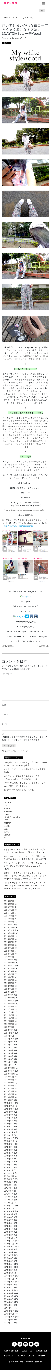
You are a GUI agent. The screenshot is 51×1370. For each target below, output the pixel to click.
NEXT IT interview (12, 817)
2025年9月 (9, 901)
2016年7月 (8, 1220)
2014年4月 (9, 1299)
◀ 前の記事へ (8, 646)
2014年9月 (9, 1284)
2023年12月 (9, 962)
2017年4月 (8, 1194)
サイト (5, 724)
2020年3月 (9, 1094)
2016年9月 (9, 1214)
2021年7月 (8, 1047)
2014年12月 (9, 1276)
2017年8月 (8, 1182)
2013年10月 (9, 1316)
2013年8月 (9, 1322)
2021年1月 (8, 1065)
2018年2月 (9, 1167)
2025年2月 (9, 921)
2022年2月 (9, 1027)
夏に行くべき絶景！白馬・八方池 (19, 790)
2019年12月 (9, 1103)
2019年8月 (9, 1115)
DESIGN (7, 802)
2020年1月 (9, 1100)
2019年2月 (9, 1132)
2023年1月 (9, 995)
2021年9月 (9, 1041)
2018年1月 (8, 1170)
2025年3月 (9, 918)
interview (8, 811)
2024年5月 (9, 948)
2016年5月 (9, 1226)
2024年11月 (9, 930)
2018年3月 (9, 1164)
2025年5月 (9, 913)
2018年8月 (9, 1150)
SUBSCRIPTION (11, 1351)
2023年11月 (9, 965)
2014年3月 (9, 1302)
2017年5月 (8, 1191)
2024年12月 (9, 927)
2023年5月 (9, 983)
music (6, 814)
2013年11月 (9, 1314)
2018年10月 (9, 1144)
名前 (4, 704)
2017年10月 (9, 1179)
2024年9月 (9, 936)
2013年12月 (9, 1311)
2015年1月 (8, 1273)
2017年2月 (8, 1199)
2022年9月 (9, 1006)
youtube (8, 835)
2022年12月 (9, 997)
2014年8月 (9, 1287)
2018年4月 (9, 1161)
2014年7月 (8, 1290)
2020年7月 (9, 1082)
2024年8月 (9, 939)
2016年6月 (9, 1223)
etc (5, 805)
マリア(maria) (27, 17)
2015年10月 (9, 1246)
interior (7, 808)
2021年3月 (9, 1059)
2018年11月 (9, 1141)
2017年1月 (8, 1202)
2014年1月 (8, 1308)
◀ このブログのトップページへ (16, 751)
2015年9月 (9, 1249)
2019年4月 (9, 1126)
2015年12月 (9, 1240)
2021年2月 (9, 1062)
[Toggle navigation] (43, 3)
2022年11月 (9, 1000)
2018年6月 (9, 1156)
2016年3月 (9, 1232)
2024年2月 (9, 956)
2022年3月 (9, 1024)
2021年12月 (9, 1033)
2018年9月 (9, 1147)
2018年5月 (9, 1158)
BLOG (15, 17)
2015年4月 (9, 1264)
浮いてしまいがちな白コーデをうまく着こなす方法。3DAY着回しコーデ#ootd (25, 29)
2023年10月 (9, 968)
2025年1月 (9, 924)
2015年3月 (9, 1267)
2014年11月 (9, 1278)
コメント (7, 673)
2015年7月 (8, 1255)
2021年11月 (9, 1036)
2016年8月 (9, 1217)
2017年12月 (9, 1173)
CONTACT (42, 1356)
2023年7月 (9, 977)
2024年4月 (9, 951)
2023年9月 (9, 971)
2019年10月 (9, 1109)
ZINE (6, 837)
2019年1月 (8, 1135)
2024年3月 (9, 954)
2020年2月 (9, 1097)
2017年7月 (8, 1185)
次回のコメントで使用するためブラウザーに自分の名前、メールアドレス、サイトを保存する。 (24, 738)
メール (5, 714)
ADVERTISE (41, 1351)
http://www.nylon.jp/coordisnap (18, 526)
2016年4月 (9, 1229)
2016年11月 (9, 1208)
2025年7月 (9, 907)
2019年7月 (8, 1117)
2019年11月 (9, 1106)
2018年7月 (8, 1153)
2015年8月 (9, 1252)
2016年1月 (8, 1237)
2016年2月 (9, 1235)
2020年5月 (9, 1088)
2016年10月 (9, 1211)
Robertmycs (30, 866)
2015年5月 (9, 1261)
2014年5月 (9, 1296)
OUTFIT (7, 823)
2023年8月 (9, 974)
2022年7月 (9, 1012)
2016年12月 (9, 1205)
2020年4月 (9, 1091)
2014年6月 (9, 1293)
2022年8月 (9, 1009)
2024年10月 (9, 933)
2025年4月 (9, 916)
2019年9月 (9, 1112)
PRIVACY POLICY (25, 1356)
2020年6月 (9, 1085)
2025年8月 (9, 904)
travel (6, 832)
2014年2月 (9, 1305)
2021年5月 (9, 1053)
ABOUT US (27, 1351)
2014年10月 (9, 1281)
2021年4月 (9, 1056)
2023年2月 (9, 992)
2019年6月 (9, 1120)
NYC (6, 820)
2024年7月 (9, 942)
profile (7, 826)
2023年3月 (9, 989)
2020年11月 (9, 1071)
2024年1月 (9, 959)
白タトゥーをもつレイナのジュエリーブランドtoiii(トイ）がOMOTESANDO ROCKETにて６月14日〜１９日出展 (25, 876)
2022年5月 (9, 1018)
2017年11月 (9, 1176)
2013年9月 (9, 1319)
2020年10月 (9, 1074)
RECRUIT (8, 1356)
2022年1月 (9, 1030)
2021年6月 (9, 1050)
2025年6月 (9, 910)
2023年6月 (9, 980)
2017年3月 (8, 1196)
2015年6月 (9, 1258)
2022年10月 (9, 1003)
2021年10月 (9, 1038)
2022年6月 (9, 1015)
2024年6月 (9, 945)
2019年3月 (9, 1129)
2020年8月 (9, 1079)
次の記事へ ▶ (43, 646)
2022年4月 (9, 1021)
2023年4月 (9, 986)
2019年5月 (9, 1123)
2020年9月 (9, 1076)
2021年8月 (9, 1044)
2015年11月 (9, 1243)
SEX (6, 829)
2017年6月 (8, 1188)
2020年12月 (9, 1068)
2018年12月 (9, 1138)
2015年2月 (9, 1270)
